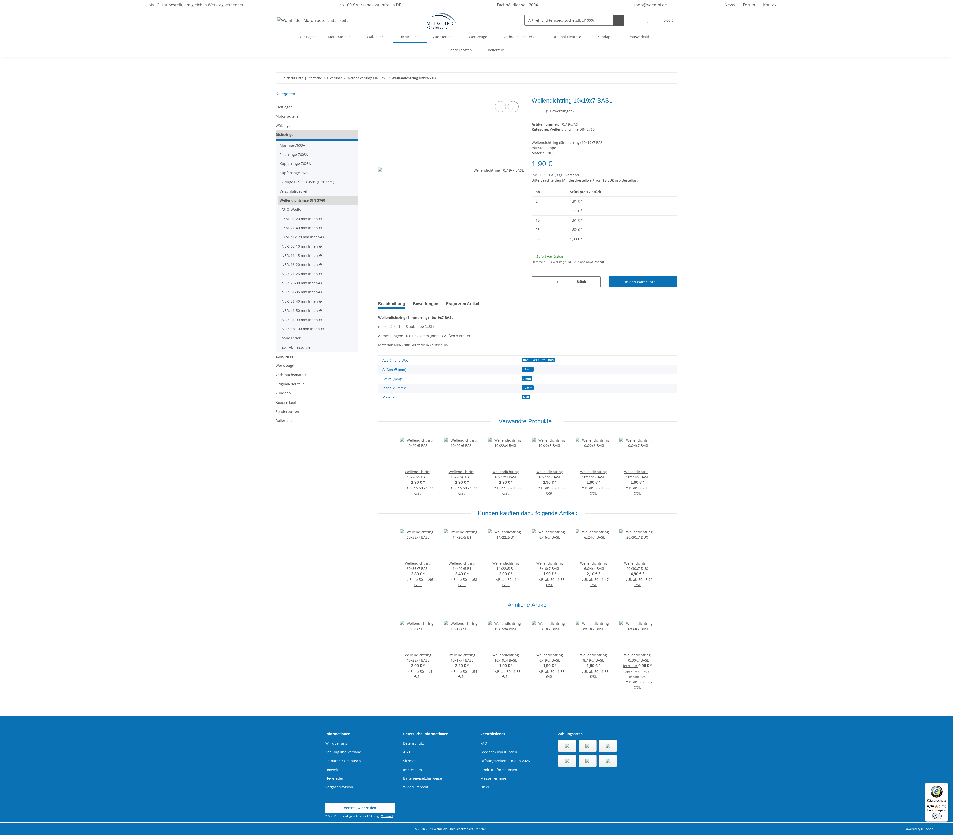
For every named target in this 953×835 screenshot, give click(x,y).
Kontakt (770, 5)
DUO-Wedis (291, 209)
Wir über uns (336, 743)
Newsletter (334, 778)
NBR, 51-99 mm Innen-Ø (302, 319)
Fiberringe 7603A (294, 154)
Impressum (412, 769)
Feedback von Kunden (498, 752)
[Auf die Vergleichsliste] (500, 106)
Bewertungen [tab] (425, 304)
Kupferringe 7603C (295, 172)
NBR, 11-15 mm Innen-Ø (302, 255)
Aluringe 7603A (292, 145)
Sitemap (410, 760)
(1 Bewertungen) (560, 111)
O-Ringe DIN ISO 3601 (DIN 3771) (307, 182)
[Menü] (945, 786)
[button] (637, 20)
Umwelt (331, 769)
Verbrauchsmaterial (292, 374)
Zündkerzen (286, 356)
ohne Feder (291, 338)
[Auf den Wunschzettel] (513, 106)
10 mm (527, 387)
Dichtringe (284, 134)
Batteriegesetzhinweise (422, 778)
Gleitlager (284, 107)
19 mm (527, 369)
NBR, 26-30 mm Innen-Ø (302, 283)
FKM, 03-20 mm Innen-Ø (302, 218)
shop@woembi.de (649, 5)
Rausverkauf (286, 402)
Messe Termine (493, 778)
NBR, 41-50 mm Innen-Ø (302, 310)
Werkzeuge (285, 365)
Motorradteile (287, 116)
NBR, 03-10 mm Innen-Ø (302, 246)
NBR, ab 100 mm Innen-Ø (303, 328)
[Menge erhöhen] (595, 282)
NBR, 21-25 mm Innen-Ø (302, 273)
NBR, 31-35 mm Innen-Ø (302, 292)
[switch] (937, 816)
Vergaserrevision (339, 787)
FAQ (483, 743)
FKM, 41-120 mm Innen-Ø (303, 237)
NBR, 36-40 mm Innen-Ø (302, 301)
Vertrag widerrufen (360, 807)
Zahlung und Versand (343, 752)
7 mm (527, 378)
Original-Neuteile (290, 384)
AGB (406, 752)
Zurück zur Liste (291, 78)
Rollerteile (284, 420)
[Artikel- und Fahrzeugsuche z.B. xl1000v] (618, 20)
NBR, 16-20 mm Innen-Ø (302, 264)
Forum (749, 5)
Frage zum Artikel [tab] (462, 304)
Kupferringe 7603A (295, 163)
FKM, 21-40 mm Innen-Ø (302, 227)
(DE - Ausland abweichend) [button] (585, 262)
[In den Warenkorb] (382, 94)
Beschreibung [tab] (391, 304)
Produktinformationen (498, 769)
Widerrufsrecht (415, 787)
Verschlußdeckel (293, 191)
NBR (526, 397)
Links (484, 787)
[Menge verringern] (537, 282)
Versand (572, 175)
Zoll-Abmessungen (297, 347)
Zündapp (283, 393)
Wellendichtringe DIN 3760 (572, 129)
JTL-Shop (927, 829)
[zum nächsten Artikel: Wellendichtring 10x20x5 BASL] (672, 78)
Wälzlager (284, 125)
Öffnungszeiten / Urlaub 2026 (505, 760)
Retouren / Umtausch (343, 760)
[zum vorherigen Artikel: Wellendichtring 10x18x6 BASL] (661, 78)
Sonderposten (287, 411)
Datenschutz (413, 743)
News (730, 5)
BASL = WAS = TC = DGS (538, 360)
